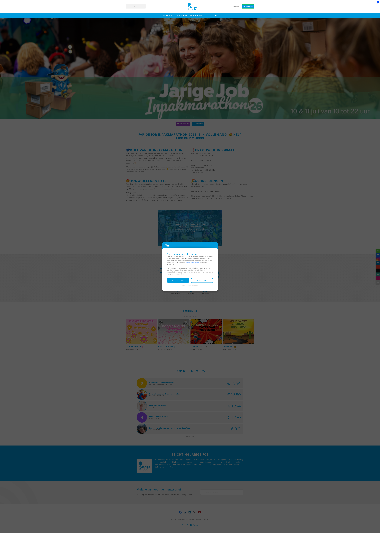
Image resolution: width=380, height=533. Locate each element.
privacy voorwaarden (193, 262)
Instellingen (202, 280)
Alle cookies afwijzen (190, 285)
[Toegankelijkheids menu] (378, 2)
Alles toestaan (178, 280)
